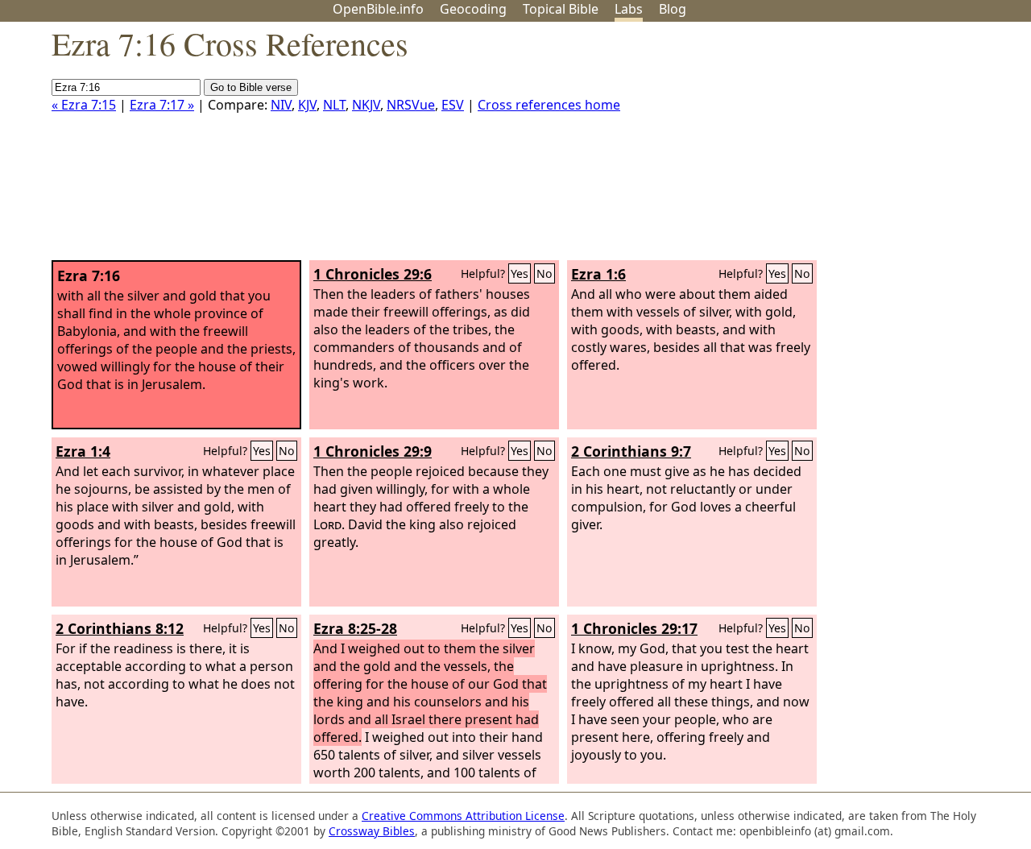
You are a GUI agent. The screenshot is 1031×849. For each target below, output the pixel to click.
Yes (519, 273)
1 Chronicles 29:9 (372, 451)
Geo (473, 9)
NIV (281, 105)
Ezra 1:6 (598, 274)
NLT (334, 105)
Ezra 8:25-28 (355, 628)
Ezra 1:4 (83, 451)
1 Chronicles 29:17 (634, 628)
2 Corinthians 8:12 (120, 628)
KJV (307, 105)
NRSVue (411, 105)
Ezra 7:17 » (162, 105)
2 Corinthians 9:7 (631, 451)
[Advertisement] (868, 147)
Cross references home (549, 105)
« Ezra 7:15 (84, 105)
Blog (672, 9)
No (544, 273)
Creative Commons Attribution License (463, 815)
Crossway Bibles (372, 831)
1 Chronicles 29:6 (372, 274)
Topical (560, 9)
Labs (629, 9)
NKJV (366, 105)
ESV (452, 105)
